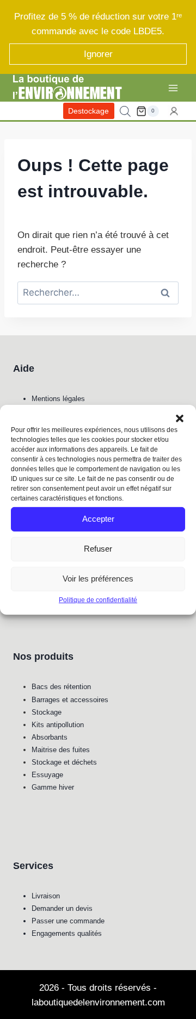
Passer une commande (68, 921)
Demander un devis (62, 908)
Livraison (46, 896)
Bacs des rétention (61, 687)
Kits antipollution (58, 725)
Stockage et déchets (64, 762)
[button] (179, 417)
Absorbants (50, 737)
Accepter (98, 518)
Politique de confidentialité (98, 599)
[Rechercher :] (98, 292)
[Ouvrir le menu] (173, 87)
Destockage (88, 111)
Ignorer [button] (98, 54)
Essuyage (47, 775)
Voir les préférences (98, 578)
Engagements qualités (67, 933)
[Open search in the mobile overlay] (125, 111)
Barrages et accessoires (70, 700)
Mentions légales (58, 399)
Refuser (98, 548)
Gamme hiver (53, 787)
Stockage (47, 712)
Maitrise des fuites (61, 750)
